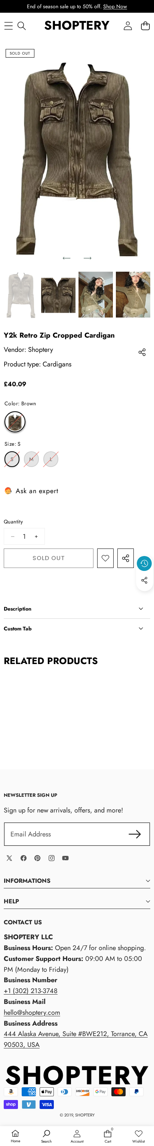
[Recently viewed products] (144, 563)
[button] (145, 25)
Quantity (13, 521)
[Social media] (144, 580)
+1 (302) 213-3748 (31, 991)
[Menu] (8, 25)
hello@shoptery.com (32, 1012)
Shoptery (40, 349)
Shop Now (115, 6)
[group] (21, 294)
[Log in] (127, 25)
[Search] (21, 25)
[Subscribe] (135, 834)
